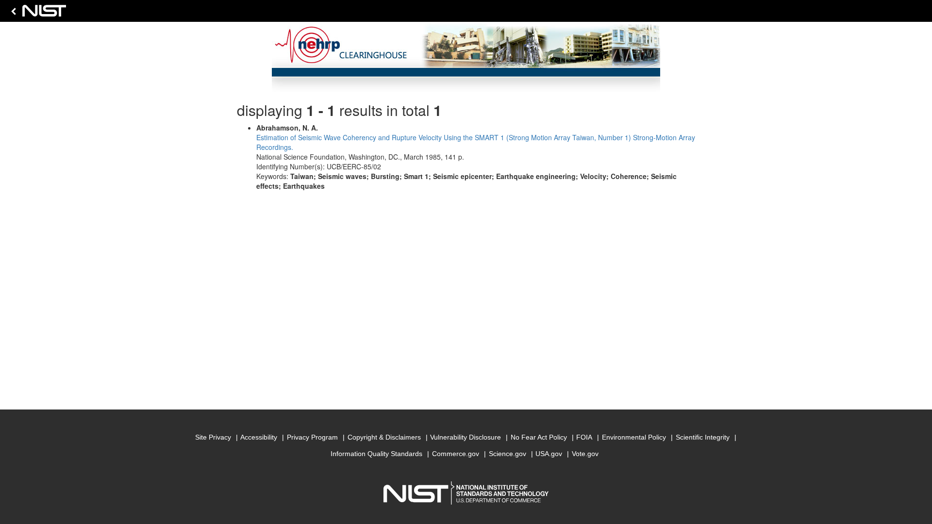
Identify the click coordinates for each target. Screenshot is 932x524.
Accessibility (258, 437)
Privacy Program (312, 437)
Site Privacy (213, 437)
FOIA (584, 437)
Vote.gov (585, 454)
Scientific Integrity (703, 437)
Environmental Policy (634, 437)
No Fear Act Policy (539, 437)
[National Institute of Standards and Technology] (37, 13)
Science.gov (507, 454)
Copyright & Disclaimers (384, 437)
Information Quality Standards (376, 454)
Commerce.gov (455, 454)
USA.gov (548, 454)
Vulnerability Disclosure (465, 437)
